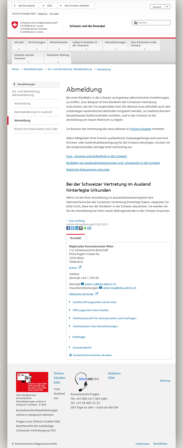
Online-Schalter (140, 129)
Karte (73, 268)
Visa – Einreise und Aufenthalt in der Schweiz (96, 156)
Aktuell (18, 42)
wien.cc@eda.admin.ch (100, 284)
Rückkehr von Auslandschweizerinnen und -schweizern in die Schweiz (113, 163)
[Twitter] (73, 227)
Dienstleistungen (115, 42)
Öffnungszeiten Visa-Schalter (90, 310)
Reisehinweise (59, 42)
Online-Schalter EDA (59, 377)
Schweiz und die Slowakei (24, 56)
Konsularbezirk (81, 347)
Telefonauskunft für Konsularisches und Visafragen (104, 318)
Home (15, 69)
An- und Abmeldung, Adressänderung (70, 69)
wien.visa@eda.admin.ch (119, 288)
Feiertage (79, 337)
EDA (49, 5)
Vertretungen (36, 42)
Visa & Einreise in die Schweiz (143, 43)
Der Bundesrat (27, 5)
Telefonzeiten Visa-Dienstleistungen (95, 326)
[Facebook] (68, 227)
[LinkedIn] (77, 227)
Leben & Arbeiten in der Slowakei (85, 43)
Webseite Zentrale (81, 294)
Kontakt (74, 238)
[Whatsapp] (85, 227)
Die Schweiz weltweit (77, 5)
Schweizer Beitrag (58, 55)
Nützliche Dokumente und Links (88, 169)
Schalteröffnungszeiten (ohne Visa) (94, 302)
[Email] (89, 227)
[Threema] (81, 227)
